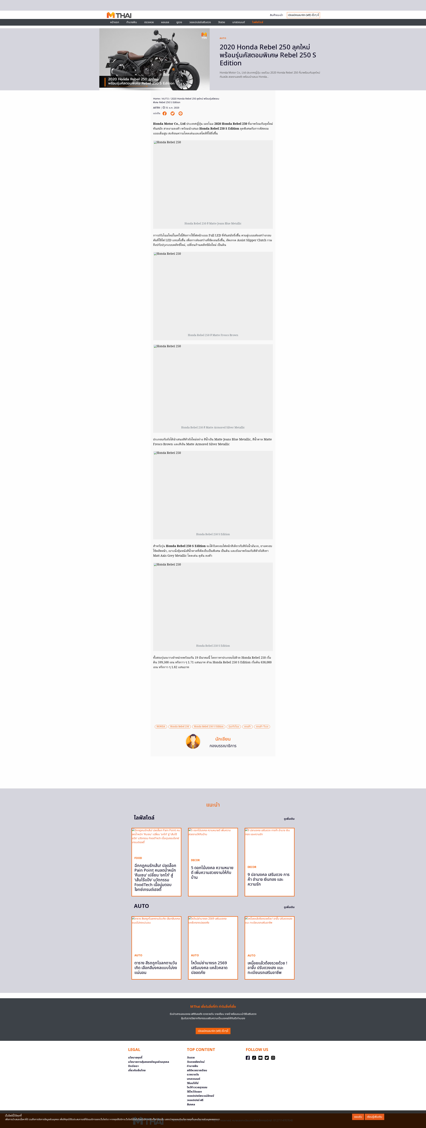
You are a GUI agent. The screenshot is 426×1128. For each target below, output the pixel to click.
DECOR (195, 860)
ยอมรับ (358, 1117)
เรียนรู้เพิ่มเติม (374, 1117)
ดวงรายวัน (193, 1075)
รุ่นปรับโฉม (233, 727)
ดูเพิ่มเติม (289, 819)
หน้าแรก (114, 22)
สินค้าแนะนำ (276, 15)
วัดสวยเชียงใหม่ (196, 1062)
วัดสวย (221, 22)
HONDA (161, 727)
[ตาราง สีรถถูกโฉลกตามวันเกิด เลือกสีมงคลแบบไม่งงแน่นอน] (156, 934)
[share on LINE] (180, 113)
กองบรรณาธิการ (223, 746)
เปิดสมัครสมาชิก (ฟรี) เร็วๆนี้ (213, 1031)
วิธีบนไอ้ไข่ (193, 1083)
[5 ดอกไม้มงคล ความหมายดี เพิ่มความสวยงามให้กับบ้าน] (213, 842)
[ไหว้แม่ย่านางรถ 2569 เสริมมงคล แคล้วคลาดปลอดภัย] (213, 934)
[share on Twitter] (173, 113)
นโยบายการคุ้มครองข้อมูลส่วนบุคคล (148, 1062)
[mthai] (119, 15)
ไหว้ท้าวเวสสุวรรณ (197, 1087)
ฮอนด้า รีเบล (262, 727)
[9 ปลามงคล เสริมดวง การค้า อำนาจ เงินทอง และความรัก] (269, 845)
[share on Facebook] (165, 113)
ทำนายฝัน (131, 22)
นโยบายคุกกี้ (135, 1058)
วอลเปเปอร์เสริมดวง (200, 22)
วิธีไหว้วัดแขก (194, 1092)
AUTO (223, 38)
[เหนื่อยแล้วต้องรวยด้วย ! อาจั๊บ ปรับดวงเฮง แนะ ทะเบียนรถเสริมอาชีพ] (269, 934)
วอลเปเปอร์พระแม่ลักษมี (200, 1096)
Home (156, 98)
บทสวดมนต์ (238, 22)
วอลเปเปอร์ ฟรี (195, 1100)
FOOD (138, 858)
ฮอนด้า (247, 727)
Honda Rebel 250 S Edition (208, 727)
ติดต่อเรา (133, 1066)
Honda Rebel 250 (179, 727)
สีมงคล (191, 1105)
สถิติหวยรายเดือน (197, 1070)
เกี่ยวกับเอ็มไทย (137, 1070)
